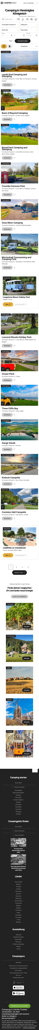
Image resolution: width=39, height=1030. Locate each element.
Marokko (18, 922)
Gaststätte (18, 809)
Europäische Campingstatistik (18, 968)
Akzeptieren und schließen (19, 1006)
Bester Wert (18, 939)
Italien (18, 912)
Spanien (18, 884)
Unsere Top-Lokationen (19, 596)
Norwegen (18, 915)
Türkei (18, 919)
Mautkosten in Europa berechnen (18, 965)
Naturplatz (18, 804)
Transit (18, 949)
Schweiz (18, 893)
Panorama (18, 941)
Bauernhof (18, 797)
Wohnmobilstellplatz (18, 792)
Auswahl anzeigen (23, 41)
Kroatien (18, 889)
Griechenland (18, 900)
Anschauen (7, 85)
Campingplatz (18, 790)
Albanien (18, 905)
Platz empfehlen (19, 835)
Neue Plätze (18, 782)
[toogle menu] (37, 3)
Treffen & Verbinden (18, 944)
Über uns (18, 975)
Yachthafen (18, 807)
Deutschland (18, 882)
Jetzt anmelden (28, 3)
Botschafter (18, 970)
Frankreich (18, 910)
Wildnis (18, 946)
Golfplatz (18, 814)
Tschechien (18, 903)
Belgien (18, 908)
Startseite (18, 962)
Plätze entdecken (20, 787)
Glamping (18, 811)
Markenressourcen (18, 977)
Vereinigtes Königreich (8, 79)
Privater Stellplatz (18, 799)
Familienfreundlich (18, 937)
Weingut (18, 802)
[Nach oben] (35, 769)
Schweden (18, 917)
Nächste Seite (19, 572)
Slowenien (18, 898)
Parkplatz (18, 795)
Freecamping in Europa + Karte (18, 973)
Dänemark (18, 896)
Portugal (18, 886)
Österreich (18, 891)
